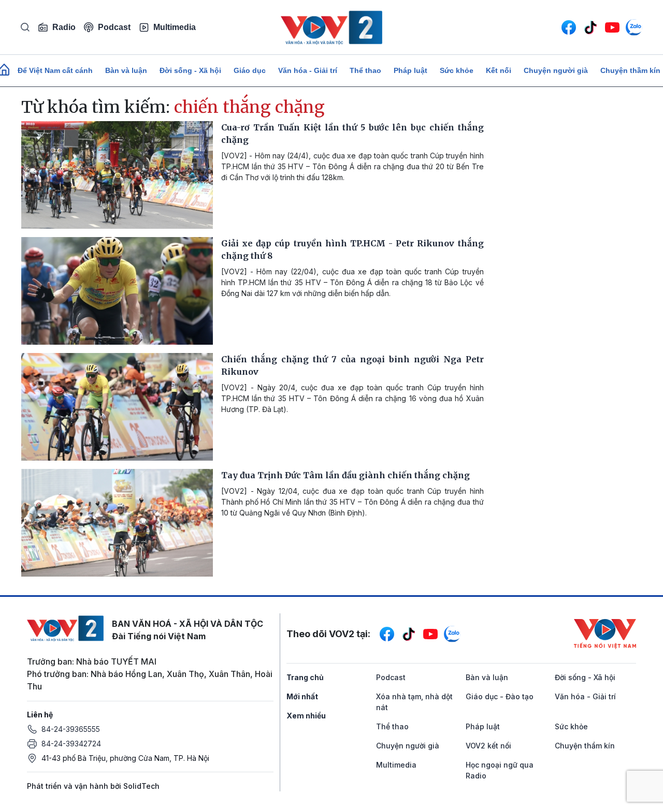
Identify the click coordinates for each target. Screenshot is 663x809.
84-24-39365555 (70, 729)
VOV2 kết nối (488, 745)
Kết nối (498, 70)
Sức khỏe (456, 70)
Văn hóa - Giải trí (307, 70)
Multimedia (174, 27)
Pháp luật (410, 70)
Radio (64, 27)
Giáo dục (250, 70)
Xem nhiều (306, 715)
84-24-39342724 (71, 743)
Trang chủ (305, 677)
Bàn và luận (126, 70)
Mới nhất (302, 696)
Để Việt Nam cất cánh (55, 70)
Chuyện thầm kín (585, 745)
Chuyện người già (556, 70)
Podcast (114, 27)
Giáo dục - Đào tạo (500, 696)
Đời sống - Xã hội (190, 70)
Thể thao (365, 70)
